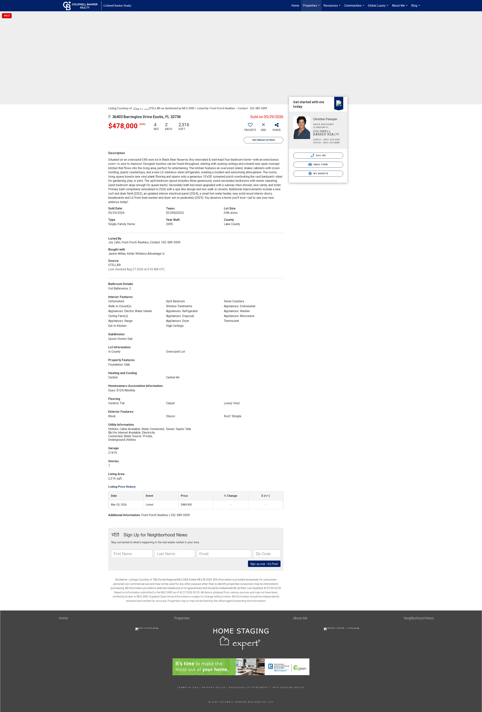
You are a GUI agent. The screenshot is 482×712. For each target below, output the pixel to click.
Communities (354, 7)
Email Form (320, 164)
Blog (416, 7)
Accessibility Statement (249, 687)
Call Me (320, 155)
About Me (400, 7)
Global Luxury (378, 7)
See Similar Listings (263, 140)
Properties (312, 7)
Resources (332, 7)
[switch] (250, 128)
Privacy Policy (214, 687)
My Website (320, 173)
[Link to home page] (82, 5)
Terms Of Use (188, 687)
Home (295, 5)
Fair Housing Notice (288, 687)
